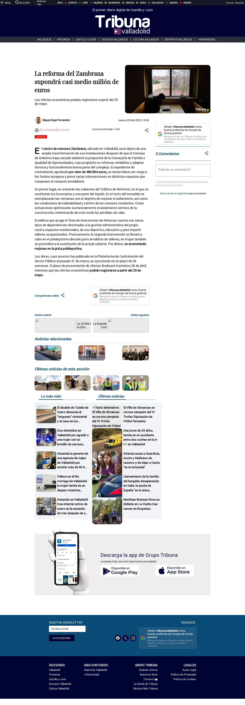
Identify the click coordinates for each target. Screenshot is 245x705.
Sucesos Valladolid (115, 39)
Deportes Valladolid (178, 39)
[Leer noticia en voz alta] (37, 131)
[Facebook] (118, 638)
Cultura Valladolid (146, 39)
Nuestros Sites (149, 674)
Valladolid (158, 2)
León (85, 2)
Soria (143, 2)
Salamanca (114, 2)
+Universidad (206, 39)
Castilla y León (86, 39)
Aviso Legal (189, 670)
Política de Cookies (184, 679)
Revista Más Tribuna (145, 688)
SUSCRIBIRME (62, 638)
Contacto (149, 679)
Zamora (173, 2)
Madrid (187, 2)
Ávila (60, 2)
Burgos (73, 2)
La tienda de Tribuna (146, 683)
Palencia (98, 2)
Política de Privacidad (183, 674)
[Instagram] (133, 638)
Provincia (63, 39)
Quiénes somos (148, 670)
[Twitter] (125, 638)
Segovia (130, 2)
